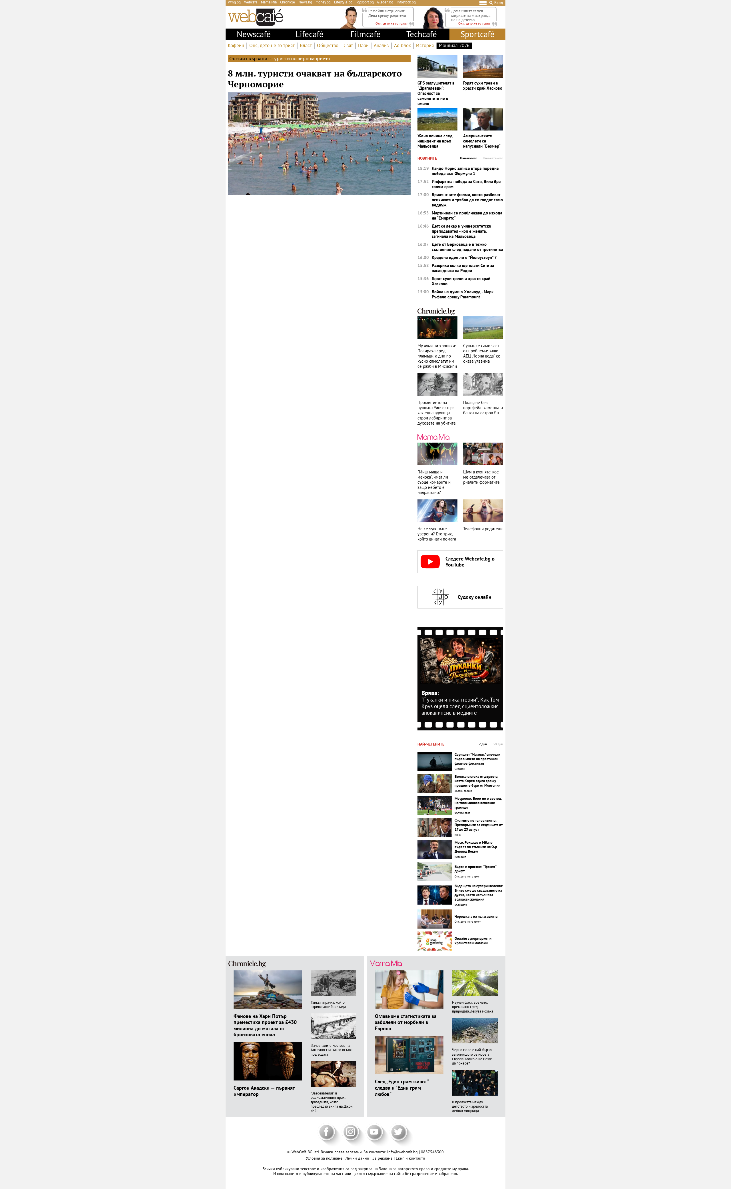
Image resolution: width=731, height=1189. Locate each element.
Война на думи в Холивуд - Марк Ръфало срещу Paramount (462, 294)
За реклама (383, 1158)
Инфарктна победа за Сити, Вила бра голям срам (466, 184)
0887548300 (432, 1151)
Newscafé (254, 34)
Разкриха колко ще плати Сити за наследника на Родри (463, 268)
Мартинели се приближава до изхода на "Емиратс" (467, 215)
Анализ (381, 46)
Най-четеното (493, 158)
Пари (363, 46)
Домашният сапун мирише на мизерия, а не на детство (471, 15)
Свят (348, 46)
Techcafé (421, 34)
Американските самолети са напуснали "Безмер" (482, 141)
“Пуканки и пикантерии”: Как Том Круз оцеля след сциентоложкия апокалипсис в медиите (460, 706)
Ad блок (402, 46)
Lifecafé (310, 34)
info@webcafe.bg (402, 1151)
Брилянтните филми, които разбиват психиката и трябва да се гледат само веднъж (467, 200)
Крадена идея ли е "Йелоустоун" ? (464, 257)
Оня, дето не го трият (272, 46)
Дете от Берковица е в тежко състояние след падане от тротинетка (467, 247)
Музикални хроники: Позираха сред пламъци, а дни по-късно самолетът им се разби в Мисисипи (437, 356)
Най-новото (468, 158)
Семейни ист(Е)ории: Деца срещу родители (387, 13)
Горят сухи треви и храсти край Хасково (482, 86)
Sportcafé (478, 34)
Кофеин (236, 46)
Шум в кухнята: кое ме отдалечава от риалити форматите (481, 477)
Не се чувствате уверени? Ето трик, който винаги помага (436, 534)
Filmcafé (365, 34)
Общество (327, 46)
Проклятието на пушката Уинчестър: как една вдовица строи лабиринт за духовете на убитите (436, 413)
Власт (306, 46)
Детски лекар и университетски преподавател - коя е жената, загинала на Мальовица (461, 231)
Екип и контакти (410, 1158)
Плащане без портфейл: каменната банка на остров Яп (483, 407)
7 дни (483, 744)
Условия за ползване (325, 1158)
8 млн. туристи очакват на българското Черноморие (315, 78)
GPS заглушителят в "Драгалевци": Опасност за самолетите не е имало (436, 93)
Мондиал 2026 (454, 46)
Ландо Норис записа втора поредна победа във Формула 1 (465, 171)
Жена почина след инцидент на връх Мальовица (435, 141)
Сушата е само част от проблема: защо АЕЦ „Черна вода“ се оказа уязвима (481, 353)
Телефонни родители (483, 528)
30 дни (498, 744)
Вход (498, 2)
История (425, 46)
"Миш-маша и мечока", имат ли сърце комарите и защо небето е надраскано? (434, 482)
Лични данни (358, 1158)
